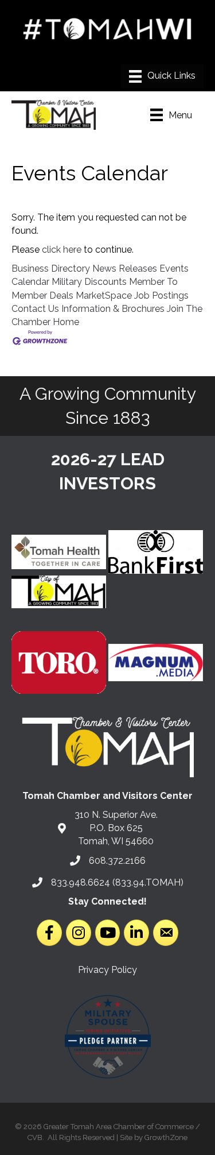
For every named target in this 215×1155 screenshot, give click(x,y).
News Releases (124, 268)
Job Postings (161, 295)
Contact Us (35, 308)
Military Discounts (89, 281)
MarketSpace (104, 295)
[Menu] (162, 76)
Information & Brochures (113, 308)
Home (66, 321)
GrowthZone (165, 1137)
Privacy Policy (107, 969)
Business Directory (50, 268)
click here (61, 249)
